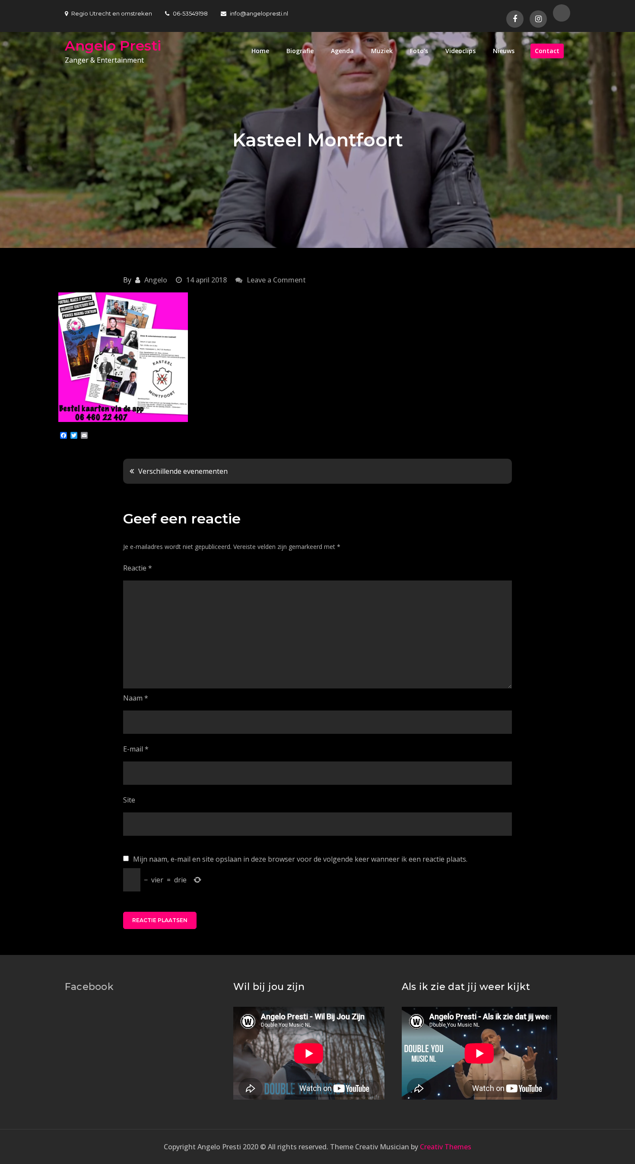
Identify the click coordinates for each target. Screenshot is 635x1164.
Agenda (342, 51)
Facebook (89, 987)
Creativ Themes (445, 1146)
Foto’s (419, 51)
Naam (135, 698)
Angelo (155, 280)
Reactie (137, 568)
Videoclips (460, 51)
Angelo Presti (113, 45)
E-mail (136, 749)
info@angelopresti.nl (259, 13)
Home (260, 51)
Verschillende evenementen (183, 471)
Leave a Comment (276, 280)
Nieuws (503, 51)
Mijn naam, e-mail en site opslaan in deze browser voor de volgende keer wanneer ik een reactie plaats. (300, 859)
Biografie (300, 51)
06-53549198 (190, 13)
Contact (547, 51)
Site (129, 800)
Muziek (382, 51)
